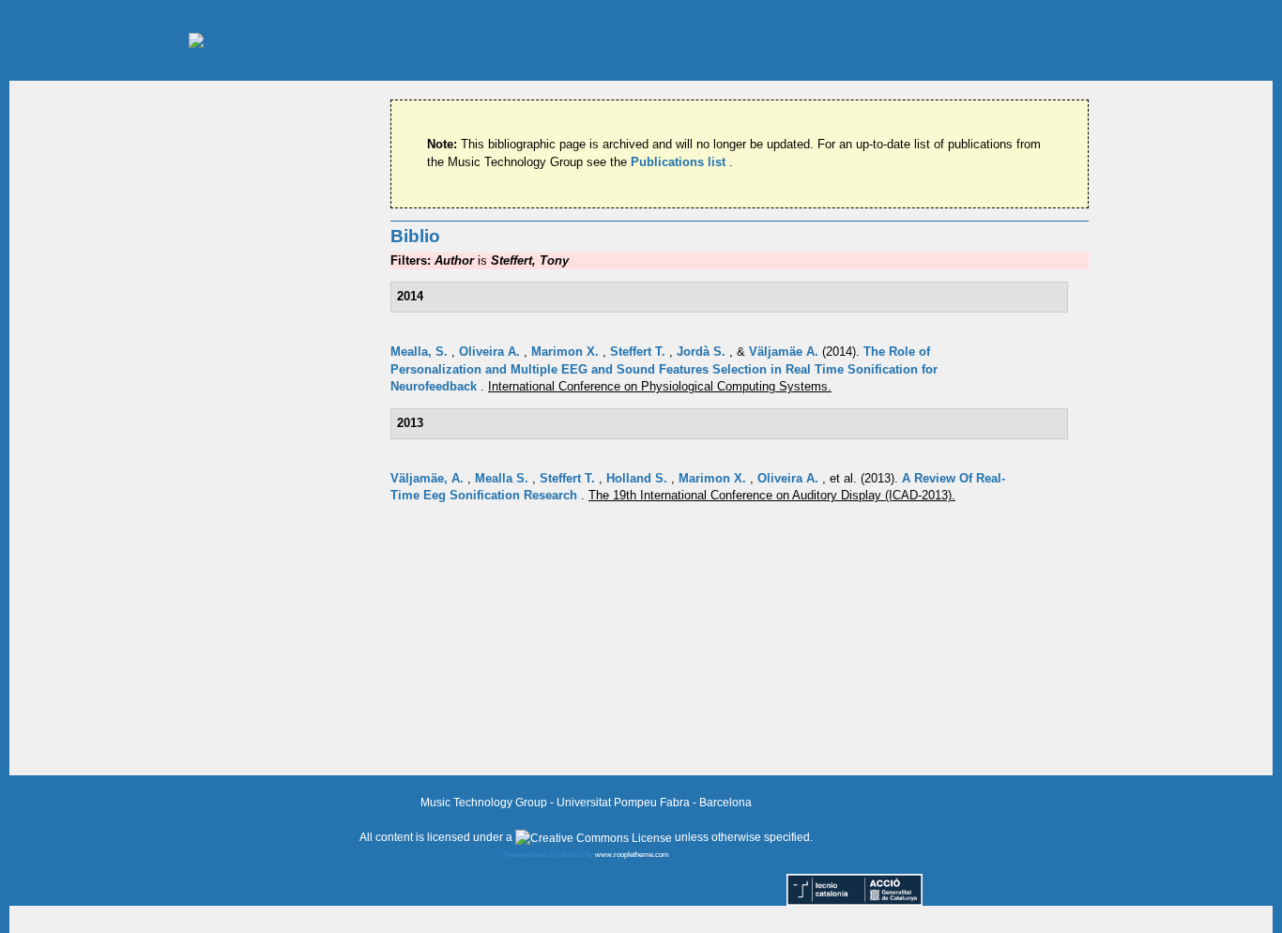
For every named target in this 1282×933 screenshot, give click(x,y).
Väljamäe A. (785, 351)
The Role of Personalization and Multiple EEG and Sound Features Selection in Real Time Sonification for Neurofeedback (664, 368)
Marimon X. (567, 351)
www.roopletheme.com (632, 854)
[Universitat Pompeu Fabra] (340, 40)
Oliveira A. (491, 351)
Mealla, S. (420, 351)
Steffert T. (639, 351)
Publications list (680, 162)
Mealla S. (503, 478)
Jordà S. (703, 351)
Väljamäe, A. (428, 478)
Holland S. (638, 478)
